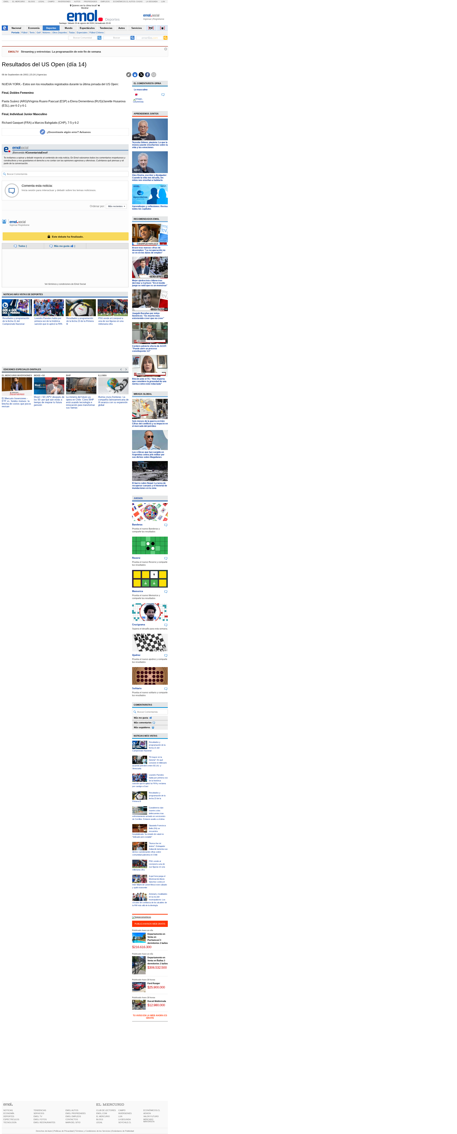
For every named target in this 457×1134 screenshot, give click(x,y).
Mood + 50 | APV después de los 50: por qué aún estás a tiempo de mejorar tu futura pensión (49, 401)
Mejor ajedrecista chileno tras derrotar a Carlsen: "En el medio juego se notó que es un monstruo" (149, 283)
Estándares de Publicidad (123, 1131)
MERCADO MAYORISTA (148, 1120)
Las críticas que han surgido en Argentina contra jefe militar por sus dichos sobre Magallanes (148, 454)
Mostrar (85, 8)
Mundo (68, 28)
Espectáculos (87, 28)
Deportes (51, 28)
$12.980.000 (156, 1005)
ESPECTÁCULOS (11, 1119)
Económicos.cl (121, 1)
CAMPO (121, 1110)
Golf (39, 32)
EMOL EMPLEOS (73, 1116)
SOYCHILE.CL (124, 1122)
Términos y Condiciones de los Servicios (92, 1131)
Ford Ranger (153, 983)
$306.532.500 (157, 967)
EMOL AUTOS (72, 1110)
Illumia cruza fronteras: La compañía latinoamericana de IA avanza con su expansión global (113, 401)
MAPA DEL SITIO (73, 1122)
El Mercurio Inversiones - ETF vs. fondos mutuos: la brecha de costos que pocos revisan (16, 402)
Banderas (137, 524)
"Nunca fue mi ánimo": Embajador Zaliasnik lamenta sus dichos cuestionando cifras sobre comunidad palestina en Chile (150, 849)
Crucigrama (138, 624)
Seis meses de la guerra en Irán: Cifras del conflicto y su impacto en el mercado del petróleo (150, 423)
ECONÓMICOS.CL (151, 1110)
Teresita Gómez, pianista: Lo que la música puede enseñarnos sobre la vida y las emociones (150, 145)
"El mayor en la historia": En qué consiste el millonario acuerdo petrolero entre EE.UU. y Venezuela (149, 763)
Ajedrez (136, 655)
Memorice (137, 591)
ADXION (147, 1113)
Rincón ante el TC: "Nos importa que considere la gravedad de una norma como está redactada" (149, 381)
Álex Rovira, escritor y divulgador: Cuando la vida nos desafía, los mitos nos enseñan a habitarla (149, 177)
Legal (41, 1)
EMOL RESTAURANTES (44, 1122)
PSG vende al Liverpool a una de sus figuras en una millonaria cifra (111, 321)
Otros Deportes (59, 32)
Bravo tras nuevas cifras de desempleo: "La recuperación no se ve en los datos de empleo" (148, 250)
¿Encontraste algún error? (69, 132)
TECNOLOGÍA (9, 1122)
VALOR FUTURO (151, 1116)
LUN (120, 1116)
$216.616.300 (141, 947)
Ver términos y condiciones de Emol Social (65, 284)
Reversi (136, 558)
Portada (15, 32)
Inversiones (64, 1)
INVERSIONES (125, 1113)
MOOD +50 (39, 375)
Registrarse (158, 19)
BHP (68, 375)
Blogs (31, 1)
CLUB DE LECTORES (106, 1110)
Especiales (82, 32)
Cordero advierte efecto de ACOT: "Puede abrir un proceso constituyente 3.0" (149, 348)
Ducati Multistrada (156, 1001)
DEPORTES (8, 1116)
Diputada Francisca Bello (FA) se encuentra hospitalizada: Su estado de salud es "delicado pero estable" (149, 831)
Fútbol (24, 32)
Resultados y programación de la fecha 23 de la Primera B (80, 321)
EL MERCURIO (103, 1116)
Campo (51, 1)
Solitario (137, 688)
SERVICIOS (39, 1113)
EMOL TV (38, 1116)
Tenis (32, 32)
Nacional (16, 28)
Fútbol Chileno (96, 32)
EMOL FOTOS (40, 1119)
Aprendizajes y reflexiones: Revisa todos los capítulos (150, 207)
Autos (77, 1)
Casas (139, 1)
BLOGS (99, 1119)
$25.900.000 (156, 987)
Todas (72, 32)
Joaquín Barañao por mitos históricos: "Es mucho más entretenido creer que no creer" (148, 316)
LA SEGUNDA (124, 1119)
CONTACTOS (72, 1119)
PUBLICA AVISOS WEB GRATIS (150, 924)
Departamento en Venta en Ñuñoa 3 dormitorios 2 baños (157, 960)
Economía (33, 28)
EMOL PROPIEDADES (76, 1113)
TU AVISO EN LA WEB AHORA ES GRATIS (150, 1016)
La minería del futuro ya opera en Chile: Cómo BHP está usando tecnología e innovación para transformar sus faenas (80, 402)
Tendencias (106, 28)
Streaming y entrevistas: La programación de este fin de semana (61, 51)
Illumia (102, 375)
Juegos (138, 498)
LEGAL (99, 1122)
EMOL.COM (101, 1113)
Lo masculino (140, 89)
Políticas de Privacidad (63, 1131)
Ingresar (147, 19)
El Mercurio (18, 1)
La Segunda (152, 1)
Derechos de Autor (44, 1131)
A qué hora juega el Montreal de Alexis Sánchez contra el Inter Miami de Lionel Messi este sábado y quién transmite (149, 882)
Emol (6, 1)
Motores (46, 32)
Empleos (105, 1)
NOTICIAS (8, 1110)
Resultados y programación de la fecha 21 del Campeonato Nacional (15, 321)
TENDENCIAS (40, 1110)
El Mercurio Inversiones (17, 375)
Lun (163, 1)
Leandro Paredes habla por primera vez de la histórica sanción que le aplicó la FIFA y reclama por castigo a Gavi (150, 780)
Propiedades (90, 1)
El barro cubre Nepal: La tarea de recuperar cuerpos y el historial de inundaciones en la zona (149, 485)
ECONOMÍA (8, 1113)
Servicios (136, 28)
